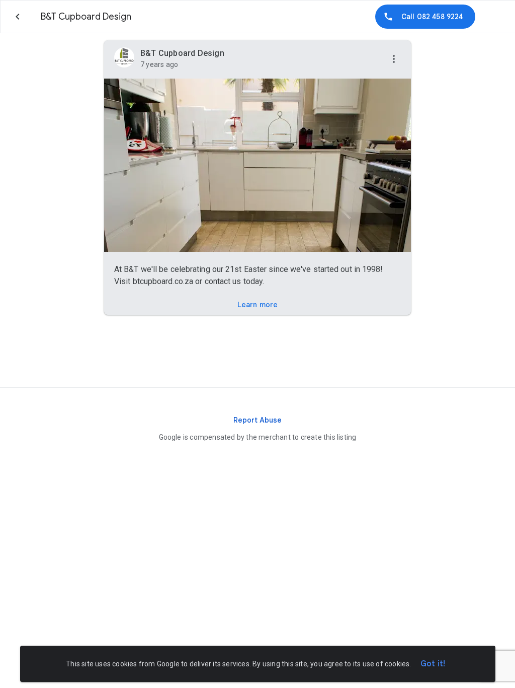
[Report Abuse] (257, 420)
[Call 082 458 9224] (425, 17)
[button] (394, 59)
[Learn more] (257, 305)
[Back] (18, 17)
